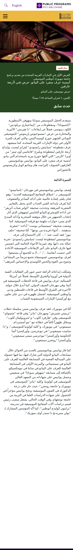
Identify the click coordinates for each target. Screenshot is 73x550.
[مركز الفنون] (65, 16)
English (17, 5)
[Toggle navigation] (5, 16)
